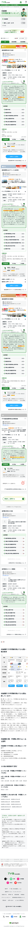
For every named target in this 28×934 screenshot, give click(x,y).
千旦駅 (2, 780)
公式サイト (11, 685)
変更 (24, 19)
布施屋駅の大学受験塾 (5, 804)
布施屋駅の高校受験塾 (15, 801)
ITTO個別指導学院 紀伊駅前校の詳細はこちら (14, 489)
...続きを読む (23, 136)
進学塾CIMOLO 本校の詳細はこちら (16, 563)
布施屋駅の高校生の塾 (5, 801)
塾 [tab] (5, 41)
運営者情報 (16, 894)
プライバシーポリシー (5, 897)
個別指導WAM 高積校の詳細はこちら (16, 409)
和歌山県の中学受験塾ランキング (20, 861)
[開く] (25, 70)
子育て (11, 882)
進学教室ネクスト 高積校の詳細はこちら (15, 634)
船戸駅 (17, 780)
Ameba (7, 916)
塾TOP (2, 6)
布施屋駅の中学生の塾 (15, 799)
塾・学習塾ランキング (9, 6)
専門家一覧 (10, 894)
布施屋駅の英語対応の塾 (16, 804)
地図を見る (6, 56)
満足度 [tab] (6, 139)
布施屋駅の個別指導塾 (5, 809)
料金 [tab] (15, 139)
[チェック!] (23, 483)
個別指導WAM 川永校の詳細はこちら (16, 160)
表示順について (5, 38)
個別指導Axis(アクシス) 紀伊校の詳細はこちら (14, 289)
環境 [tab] (23, 139)
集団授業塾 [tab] (22, 41)
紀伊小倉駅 (7, 780)
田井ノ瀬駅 (12, 780)
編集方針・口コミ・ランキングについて (13, 891)
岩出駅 (20, 780)
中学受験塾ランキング (9, 861)
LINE (14, 878)
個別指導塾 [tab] (14, 41)
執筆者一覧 (4, 894)
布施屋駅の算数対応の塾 (17, 806)
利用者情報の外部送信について (18, 897)
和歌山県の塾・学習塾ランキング (20, 6)
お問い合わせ (10, 900)
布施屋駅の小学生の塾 (5, 799)
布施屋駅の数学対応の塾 (6, 806)
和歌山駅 (25, 780)
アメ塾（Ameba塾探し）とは (15, 888)
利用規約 (22, 894)
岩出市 (7, 789)
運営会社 (4, 900)
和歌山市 (2, 789)
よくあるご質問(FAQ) (19, 900)
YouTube (19, 882)
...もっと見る (22, 151)
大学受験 (22, 878)
